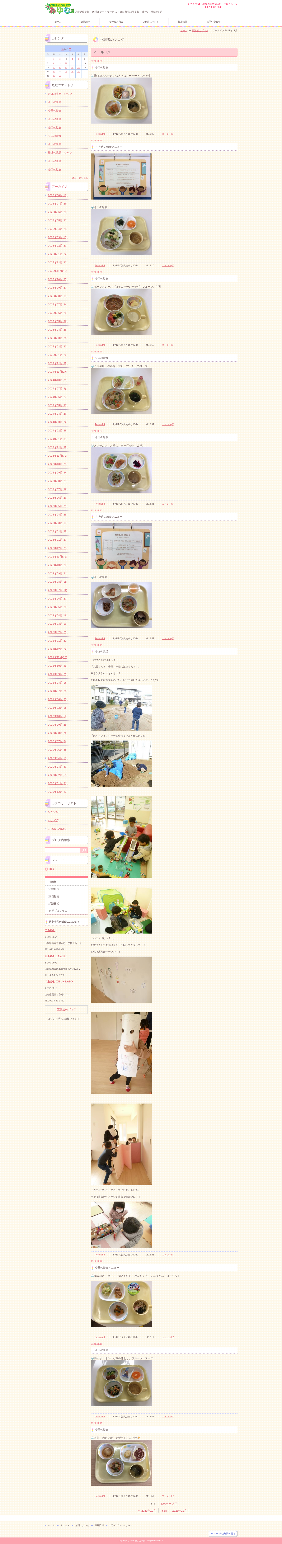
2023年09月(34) (58, 472)
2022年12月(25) (58, 548)
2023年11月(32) (57, 455)
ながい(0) (53, 811)
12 (78, 63)
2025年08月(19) (58, 296)
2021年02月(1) (57, 707)
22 (54, 72)
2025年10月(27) (58, 279)
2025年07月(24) (58, 304)
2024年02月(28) (58, 430)
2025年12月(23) (58, 262)
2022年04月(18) (58, 615)
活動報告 (54, 889)
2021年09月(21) (58, 674)
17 (66, 67)
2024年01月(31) (58, 438)
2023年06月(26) (58, 497)
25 (72, 72)
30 (60, 76)
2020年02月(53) (58, 775)
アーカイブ (59, 186)
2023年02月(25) (58, 531)
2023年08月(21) (58, 480)
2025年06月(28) (58, 312)
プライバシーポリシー (120, 1525)
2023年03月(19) (58, 523)
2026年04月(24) (58, 228)
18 (72, 67)
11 (72, 63)
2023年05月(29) (58, 506)
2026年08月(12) (58, 195)
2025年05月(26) (58, 321)
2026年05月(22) (58, 220)
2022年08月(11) (57, 581)
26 (78, 72)
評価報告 (54, 896)
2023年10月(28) (58, 464)
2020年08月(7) (57, 733)
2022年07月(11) (57, 590)
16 (60, 67)
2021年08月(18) (58, 682)
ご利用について (151, 21)
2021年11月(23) (57, 657)
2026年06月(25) (58, 212)
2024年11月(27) (57, 371)
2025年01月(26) (58, 354)
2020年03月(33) (58, 766)
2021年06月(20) (58, 699)
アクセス (65, 1525)
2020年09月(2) (57, 724)
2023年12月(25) (58, 447)
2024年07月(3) (57, 388)
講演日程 (54, 903)
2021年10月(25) (58, 665)
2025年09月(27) (58, 287)
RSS (51, 868)
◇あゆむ (50, 930)
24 (66, 72)
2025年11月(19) (57, 270)
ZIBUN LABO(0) (57, 828)
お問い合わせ (213, 21)
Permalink (100, 134)
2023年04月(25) (58, 514)
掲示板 (53, 881)
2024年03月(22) (58, 422)
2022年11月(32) (57, 556)
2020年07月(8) (57, 741)
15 (54, 67)
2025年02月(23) (58, 346)
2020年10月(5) (57, 716)
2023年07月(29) (58, 489)
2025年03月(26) (58, 338)
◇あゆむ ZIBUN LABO (59, 981)
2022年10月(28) (58, 565)
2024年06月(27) (58, 396)
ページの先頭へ (223, 1534)
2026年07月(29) (58, 203)
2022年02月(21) (58, 632)
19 (78, 67)
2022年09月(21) (58, 573)
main (164, 1510)
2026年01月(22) (58, 254)
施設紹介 (85, 21)
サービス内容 (116, 21)
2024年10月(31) (58, 380)
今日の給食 (54, 102)
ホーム (57, 21)
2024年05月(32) (58, 405)
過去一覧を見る (80, 178)
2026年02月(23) (58, 245)
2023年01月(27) (58, 539)
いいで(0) (53, 820)
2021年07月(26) (58, 691)
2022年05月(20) (58, 607)
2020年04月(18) (58, 758)
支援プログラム (58, 910)
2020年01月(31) (58, 783)
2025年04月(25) (58, 329)
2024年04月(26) (58, 413)
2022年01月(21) (58, 640)
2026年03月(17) (58, 237)
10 (66, 63)
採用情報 (182, 21)
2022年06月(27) (58, 598)
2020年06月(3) (57, 749)
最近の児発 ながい (60, 93)
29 (54, 76)
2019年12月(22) (58, 791)
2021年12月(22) (58, 649)
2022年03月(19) (58, 623)
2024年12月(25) (58, 363)
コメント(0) (168, 134)
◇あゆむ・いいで (55, 956)
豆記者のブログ (200, 30)
